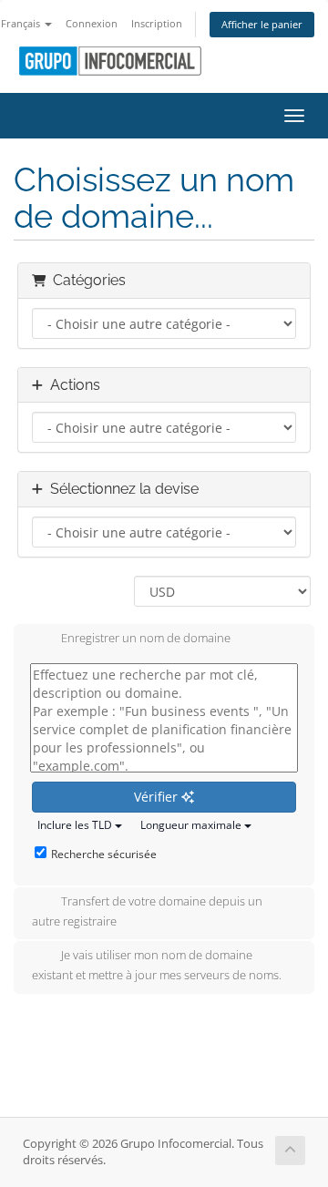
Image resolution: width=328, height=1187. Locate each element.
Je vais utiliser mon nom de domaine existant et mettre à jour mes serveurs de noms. (157, 965)
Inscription (156, 23)
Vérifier (157, 796)
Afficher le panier (261, 24)
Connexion (92, 23)
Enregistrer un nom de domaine (146, 638)
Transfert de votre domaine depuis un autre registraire (147, 911)
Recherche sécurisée (104, 854)
